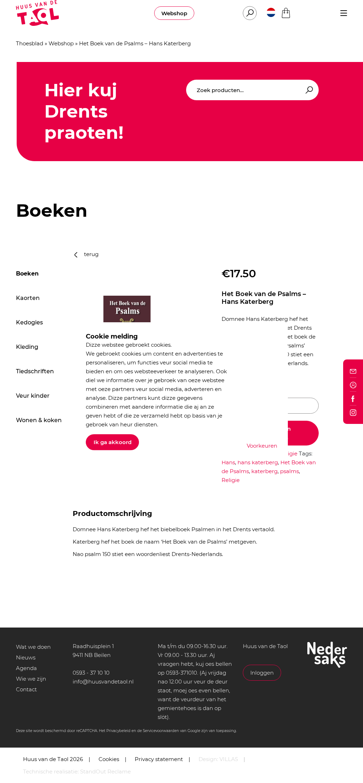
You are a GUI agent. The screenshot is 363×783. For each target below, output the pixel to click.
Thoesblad (29, 43)
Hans (228, 462)
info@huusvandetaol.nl (103, 681)
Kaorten (28, 298)
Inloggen (262, 672)
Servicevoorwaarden (161, 730)
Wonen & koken (39, 420)
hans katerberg (258, 462)
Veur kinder (33, 395)
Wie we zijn (31, 678)
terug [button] (91, 254)
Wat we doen (33, 646)
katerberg (264, 471)
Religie (288, 453)
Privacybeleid (118, 730)
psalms (289, 471)
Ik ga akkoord (113, 442)
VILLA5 (228, 759)
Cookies (109, 759)
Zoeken (308, 90)
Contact (26, 689)
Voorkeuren (262, 445)
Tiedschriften (35, 371)
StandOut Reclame (105, 771)
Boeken (27, 273)
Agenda (26, 668)
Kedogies (29, 322)
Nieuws (25, 657)
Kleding (27, 347)
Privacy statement (159, 759)
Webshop (174, 13)
